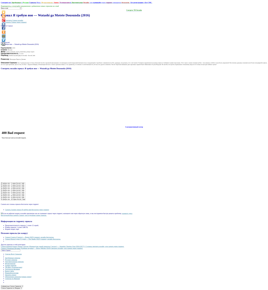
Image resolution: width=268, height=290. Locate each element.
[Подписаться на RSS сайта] (3, 16)
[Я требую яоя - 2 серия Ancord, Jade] (13, 185)
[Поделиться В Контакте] (3, 24)
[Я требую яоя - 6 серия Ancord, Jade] (13, 192)
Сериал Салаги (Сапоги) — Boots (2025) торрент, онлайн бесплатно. (29, 237)
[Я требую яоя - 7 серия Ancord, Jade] (13, 194)
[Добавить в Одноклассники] (3, 32)
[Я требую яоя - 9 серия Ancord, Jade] (13, 198)
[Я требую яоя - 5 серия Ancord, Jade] (13, 190)
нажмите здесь (127, 213)
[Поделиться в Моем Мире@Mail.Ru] (3, 36)
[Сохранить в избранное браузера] (3, 12)
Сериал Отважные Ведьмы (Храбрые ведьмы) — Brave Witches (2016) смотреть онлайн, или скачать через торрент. (42, 248)
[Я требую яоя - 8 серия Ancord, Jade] (13, 196)
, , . (76, 2)
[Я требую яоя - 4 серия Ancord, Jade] (13, 189)
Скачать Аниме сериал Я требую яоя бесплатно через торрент (27, 210)
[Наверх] (3, 44)
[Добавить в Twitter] (3, 40)
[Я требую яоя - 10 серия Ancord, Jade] (13, 199)
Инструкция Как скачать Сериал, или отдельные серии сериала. (24, 215)
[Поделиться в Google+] (3, 20)
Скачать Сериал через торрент (16, 22)
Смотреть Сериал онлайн (14, 20)
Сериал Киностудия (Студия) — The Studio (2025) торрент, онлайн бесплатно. (33, 239)
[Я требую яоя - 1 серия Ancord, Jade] (13, 183)
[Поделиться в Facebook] (3, 28)
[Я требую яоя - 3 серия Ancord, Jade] (13, 187)
